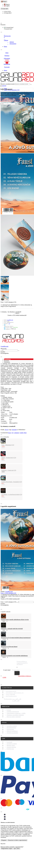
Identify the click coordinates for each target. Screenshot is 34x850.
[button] (7, 4)
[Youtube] (5, 819)
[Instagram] (5, 817)
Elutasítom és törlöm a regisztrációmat (17, 840)
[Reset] (1, 23)
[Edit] (1, 49)
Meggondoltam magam (6, 848)
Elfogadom (3, 840)
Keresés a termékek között (7, 84)
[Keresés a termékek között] (31, 84)
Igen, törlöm (17, 848)
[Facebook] (4, 814)
